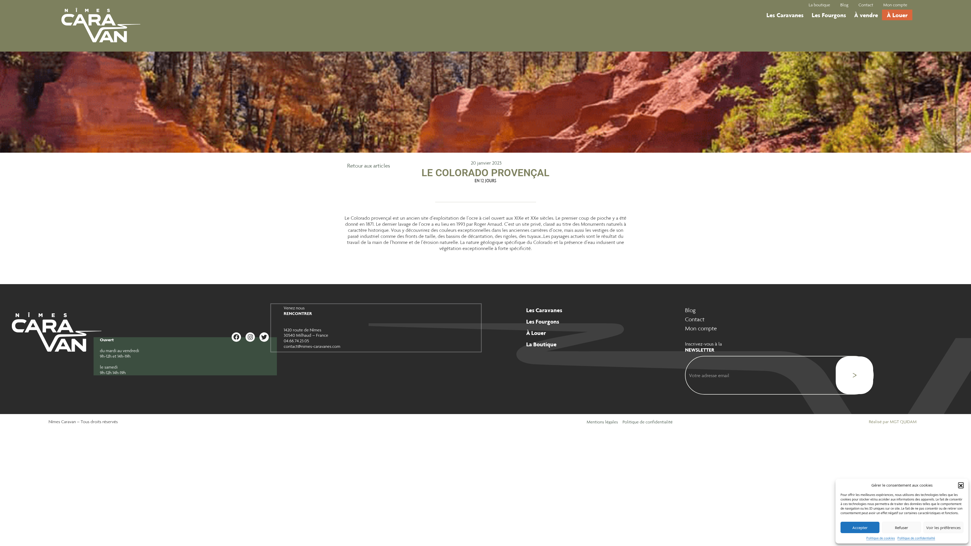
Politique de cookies (880, 538)
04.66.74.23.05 (296, 341)
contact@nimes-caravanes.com (312, 346)
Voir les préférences (943, 527)
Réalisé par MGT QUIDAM (893, 421)
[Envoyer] (854, 375)
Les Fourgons (829, 15)
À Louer (897, 15)
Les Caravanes (785, 15)
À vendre (866, 15)
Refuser (901, 527)
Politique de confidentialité (916, 538)
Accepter (860, 527)
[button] (960, 485)
